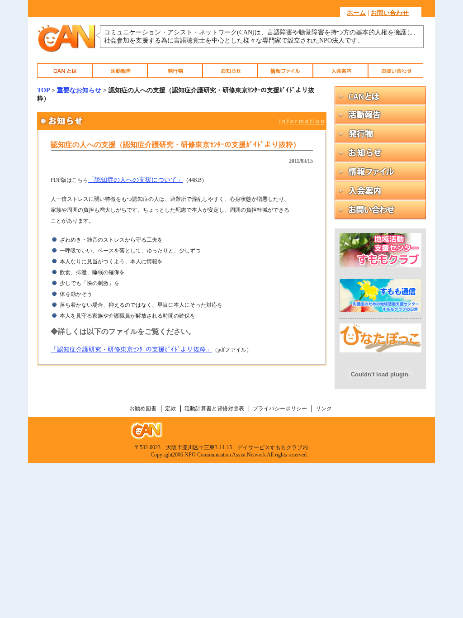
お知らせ (230, 70)
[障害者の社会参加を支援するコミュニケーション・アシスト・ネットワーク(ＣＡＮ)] (66, 51)
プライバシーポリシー (280, 408)
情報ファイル (285, 70)
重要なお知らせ (79, 90)
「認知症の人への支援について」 (135, 179)
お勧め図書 (142, 408)
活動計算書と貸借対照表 (214, 408)
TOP (43, 90)
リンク (324, 408)
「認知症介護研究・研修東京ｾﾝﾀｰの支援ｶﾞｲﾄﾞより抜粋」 (131, 349)
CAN (65, 70)
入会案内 (340, 70)
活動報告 (120, 70)
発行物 (175, 70)
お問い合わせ (390, 13)
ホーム (356, 13)
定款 (170, 408)
